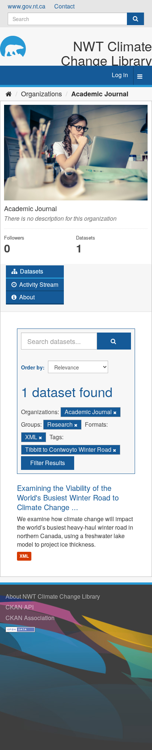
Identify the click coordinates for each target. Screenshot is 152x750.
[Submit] (135, 19)
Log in (120, 74)
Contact (64, 6)
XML (24, 556)
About (26, 297)
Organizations (41, 93)
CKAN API (20, 607)
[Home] (9, 93)
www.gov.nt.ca (26, 6)
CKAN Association (30, 617)
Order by (32, 367)
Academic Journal (99, 94)
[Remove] (115, 412)
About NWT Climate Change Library (53, 596)
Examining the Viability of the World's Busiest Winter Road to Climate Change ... (68, 497)
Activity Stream (38, 284)
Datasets (30, 271)
